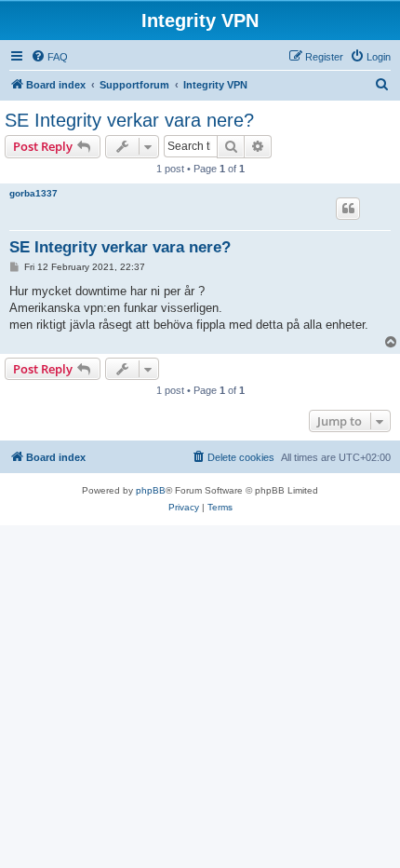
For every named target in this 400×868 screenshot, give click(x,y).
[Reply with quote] (348, 208)
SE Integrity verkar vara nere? (129, 120)
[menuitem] (49, 57)
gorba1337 (33, 193)
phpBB (151, 490)
